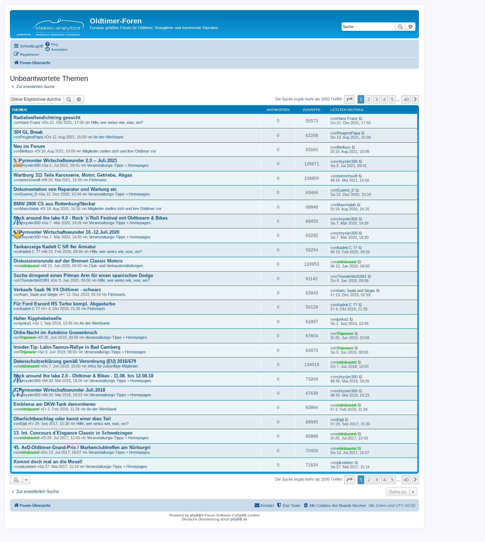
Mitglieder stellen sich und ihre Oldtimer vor (119, 151)
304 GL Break (28, 132)
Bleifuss (26, 151)
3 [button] (376, 99)
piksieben (28, 466)
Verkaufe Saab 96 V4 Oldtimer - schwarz (57, 289)
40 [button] (406, 99)
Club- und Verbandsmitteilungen (116, 266)
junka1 (25, 323)
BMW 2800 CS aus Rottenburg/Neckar (54, 203)
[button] (349, 99)
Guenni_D (28, 194)
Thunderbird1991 (34, 280)
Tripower (28, 337)
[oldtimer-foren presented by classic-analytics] (51, 24)
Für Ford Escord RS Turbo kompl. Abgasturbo (64, 303)
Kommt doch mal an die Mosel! (47, 461)
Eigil (23, 423)
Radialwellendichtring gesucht (46, 117)
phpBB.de (239, 519)
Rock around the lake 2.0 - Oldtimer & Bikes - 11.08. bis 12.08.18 (83, 375)
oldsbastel (29, 266)
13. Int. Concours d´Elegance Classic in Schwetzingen (72, 433)
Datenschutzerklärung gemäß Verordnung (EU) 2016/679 (74, 361)
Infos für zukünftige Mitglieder (113, 366)
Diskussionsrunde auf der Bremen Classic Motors (67, 261)
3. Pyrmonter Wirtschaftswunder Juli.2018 (59, 390)
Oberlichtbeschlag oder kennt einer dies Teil (62, 418)
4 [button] (384, 99)
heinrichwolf (30, 180)
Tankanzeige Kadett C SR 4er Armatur (54, 246)
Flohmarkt (98, 180)
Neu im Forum (29, 146)
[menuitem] (51, 44)
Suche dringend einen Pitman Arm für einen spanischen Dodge (83, 275)
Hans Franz (30, 122)
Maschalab (29, 208)
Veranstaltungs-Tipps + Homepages (118, 165)
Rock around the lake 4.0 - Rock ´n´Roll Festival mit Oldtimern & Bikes (90, 218)
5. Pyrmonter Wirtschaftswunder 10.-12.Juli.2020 (66, 232)
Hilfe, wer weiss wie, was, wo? (117, 122)
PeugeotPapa (31, 137)
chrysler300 (30, 165)
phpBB (195, 515)
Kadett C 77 (30, 251)
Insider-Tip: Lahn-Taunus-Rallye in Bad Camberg (66, 347)
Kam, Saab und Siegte (39, 294)
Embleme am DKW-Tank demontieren (54, 404)
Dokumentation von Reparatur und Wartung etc (65, 189)
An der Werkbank (108, 137)
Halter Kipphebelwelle (37, 318)
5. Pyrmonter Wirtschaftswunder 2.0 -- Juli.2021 (65, 160)
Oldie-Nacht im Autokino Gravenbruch (55, 332)
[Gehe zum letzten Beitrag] (361, 118)
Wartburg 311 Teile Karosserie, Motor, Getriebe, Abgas (72, 175)
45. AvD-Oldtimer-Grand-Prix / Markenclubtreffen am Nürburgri (82, 447)
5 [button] (392, 99)
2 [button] (368, 99)
